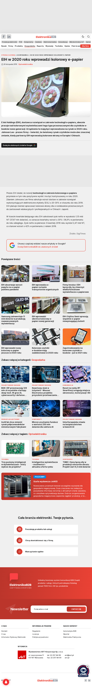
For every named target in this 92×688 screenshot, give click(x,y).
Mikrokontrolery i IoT (77, 42)
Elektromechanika (50, 42)
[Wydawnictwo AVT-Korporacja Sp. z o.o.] (22, 656)
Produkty (19, 46)
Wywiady (49, 46)
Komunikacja (62, 42)
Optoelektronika (25, 64)
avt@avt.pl (69, 655)
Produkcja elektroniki (9, 42)
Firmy (10, 46)
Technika (59, 46)
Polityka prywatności (40, 637)
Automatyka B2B (69, 631)
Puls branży (77, 46)
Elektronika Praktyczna (72, 637)
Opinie (67, 46)
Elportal (66, 634)
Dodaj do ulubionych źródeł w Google (17, 145)
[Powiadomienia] (6, 682)
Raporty (40, 46)
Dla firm (85, 46)
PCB (20, 42)
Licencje (35, 634)
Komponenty (28, 42)
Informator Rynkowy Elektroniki (13, 637)
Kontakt (4, 631)
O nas (3, 634)
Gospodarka (29, 46)
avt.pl (67, 658)
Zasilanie (38, 42)
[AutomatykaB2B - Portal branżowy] (47, 680)
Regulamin (36, 631)
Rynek (4, 46)
